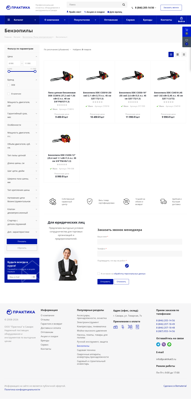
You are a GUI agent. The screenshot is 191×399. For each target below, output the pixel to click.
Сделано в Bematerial (175, 385)
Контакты (46, 348)
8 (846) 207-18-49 (165, 323)
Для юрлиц (116, 12)
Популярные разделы (90, 310)
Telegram (158, 344)
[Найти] (123, 5)
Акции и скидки (96, 12)
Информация (49, 310)
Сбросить (21, 248)
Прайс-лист (75, 12)
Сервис (44, 344)
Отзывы (45, 319)
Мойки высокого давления (92, 330)
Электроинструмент (88, 322)
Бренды (45, 340)
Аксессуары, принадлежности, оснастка (92, 316)
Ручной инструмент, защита (92, 341)
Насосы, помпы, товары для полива (92, 336)
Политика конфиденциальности (22, 389)
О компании (47, 315)
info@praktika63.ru (166, 359)
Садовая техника (86, 349)
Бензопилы (83, 345)
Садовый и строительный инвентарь (91, 362)
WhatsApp (169, 344)
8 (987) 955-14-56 (165, 331)
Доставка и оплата (51, 327)
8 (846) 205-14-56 (144, 7)
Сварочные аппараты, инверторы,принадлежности (93, 355)
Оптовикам (47, 332)
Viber (164, 344)
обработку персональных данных (129, 273)
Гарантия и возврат (51, 323)
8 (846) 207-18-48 (165, 327)
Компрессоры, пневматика (91, 326)
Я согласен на (123, 273)
